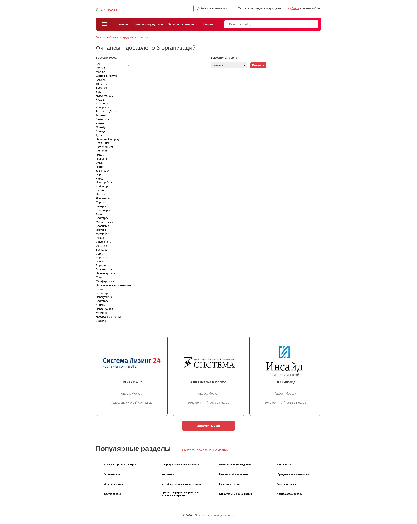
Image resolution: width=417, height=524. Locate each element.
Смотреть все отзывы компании (205, 450)
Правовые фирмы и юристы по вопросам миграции (180, 494)
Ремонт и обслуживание (233, 474)
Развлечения (284, 464)
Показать (258, 65)
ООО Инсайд (285, 382)
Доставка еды (112, 493)
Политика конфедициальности (214, 515)
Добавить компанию (212, 8)
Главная (123, 24)
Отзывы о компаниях (182, 24)
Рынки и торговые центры (120, 464)
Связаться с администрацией (259, 8)
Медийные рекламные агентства (181, 484)
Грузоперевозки (286, 484)
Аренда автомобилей (289, 493)
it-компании (168, 474)
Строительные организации (235, 493)
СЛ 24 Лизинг (132, 382)
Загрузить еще (208, 425)
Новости (207, 24)
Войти (295, 8)
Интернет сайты (113, 484)
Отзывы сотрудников (148, 24)
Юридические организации (293, 474)
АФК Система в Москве (208, 382)
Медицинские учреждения (235, 464)
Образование (112, 474)
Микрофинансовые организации (180, 464)
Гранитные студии (230, 484)
